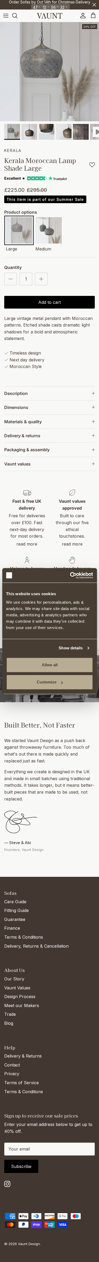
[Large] (19, 231)
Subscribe (21, 1166)
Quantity (13, 267)
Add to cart (49, 302)
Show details (71, 648)
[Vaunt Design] (49, 15)
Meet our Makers (21, 1005)
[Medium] (48, 231)
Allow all (50, 665)
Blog (8, 1023)
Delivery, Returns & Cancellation (36, 946)
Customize (46, 682)
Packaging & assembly (27, 449)
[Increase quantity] (41, 279)
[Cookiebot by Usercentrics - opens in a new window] (70, 575)
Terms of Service (21, 1082)
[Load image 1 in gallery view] (49, 71)
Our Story (14, 978)
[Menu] (6, 15)
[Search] (17, 15)
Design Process (19, 996)
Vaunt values (17, 464)
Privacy (11, 1073)
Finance (12, 928)
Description (16, 393)
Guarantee (14, 919)
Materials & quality (23, 421)
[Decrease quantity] (10, 279)
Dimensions (16, 407)
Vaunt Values (17, 987)
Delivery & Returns (23, 1056)
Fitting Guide (16, 910)
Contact (12, 1065)
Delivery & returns (22, 435)
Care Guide (15, 901)
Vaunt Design (29, 1244)
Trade (10, 1014)
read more (26, 544)
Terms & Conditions (23, 937)
